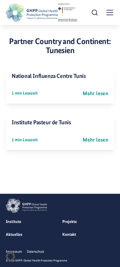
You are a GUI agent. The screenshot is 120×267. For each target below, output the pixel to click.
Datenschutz (35, 251)
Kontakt (69, 234)
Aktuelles (14, 234)
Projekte (69, 221)
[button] (10, 256)
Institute (13, 221)
